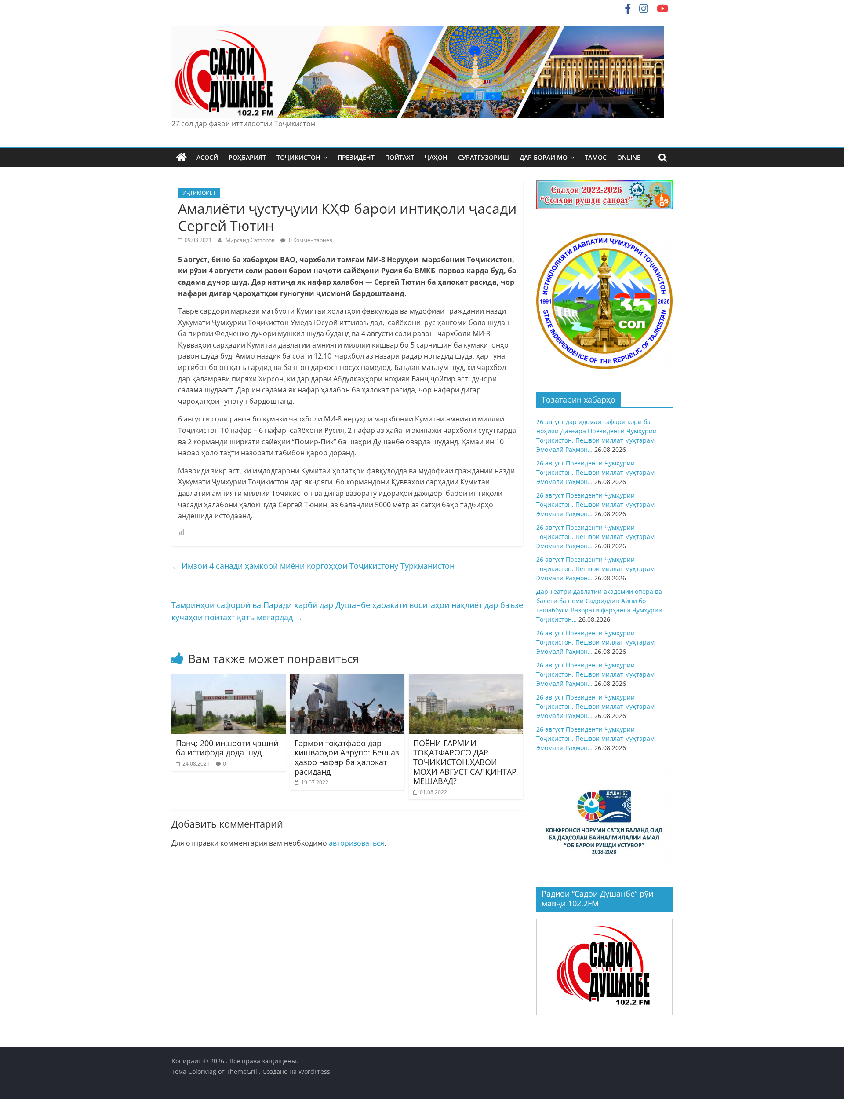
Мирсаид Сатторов (251, 240)
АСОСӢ (207, 157)
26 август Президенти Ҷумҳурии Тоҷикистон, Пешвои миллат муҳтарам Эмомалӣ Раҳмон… (595, 472)
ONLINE (628, 157)
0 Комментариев (309, 240)
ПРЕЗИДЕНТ (356, 157)
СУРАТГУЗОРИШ (483, 157)
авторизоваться (356, 843)
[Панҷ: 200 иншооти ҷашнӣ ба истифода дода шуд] (228, 679)
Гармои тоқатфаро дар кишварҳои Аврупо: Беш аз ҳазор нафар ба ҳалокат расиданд (347, 757)
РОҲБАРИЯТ (247, 157)
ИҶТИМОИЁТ (199, 193)
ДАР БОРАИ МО (544, 157)
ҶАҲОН (436, 157)
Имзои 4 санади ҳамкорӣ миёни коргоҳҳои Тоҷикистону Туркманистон (313, 565)
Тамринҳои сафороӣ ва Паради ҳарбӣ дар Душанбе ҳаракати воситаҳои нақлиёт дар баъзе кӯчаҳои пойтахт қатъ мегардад (347, 611)
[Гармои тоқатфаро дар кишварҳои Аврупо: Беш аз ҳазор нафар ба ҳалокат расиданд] (347, 679)
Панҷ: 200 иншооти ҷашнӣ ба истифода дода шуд (227, 748)
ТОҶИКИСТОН (298, 157)
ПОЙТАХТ (399, 157)
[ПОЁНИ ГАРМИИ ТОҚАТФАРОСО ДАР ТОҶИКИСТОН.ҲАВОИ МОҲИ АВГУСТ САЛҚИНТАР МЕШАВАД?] (466, 679)
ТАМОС (596, 157)
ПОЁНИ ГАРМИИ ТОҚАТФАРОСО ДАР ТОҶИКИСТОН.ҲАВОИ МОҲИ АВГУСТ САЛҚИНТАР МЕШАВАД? (465, 762)
